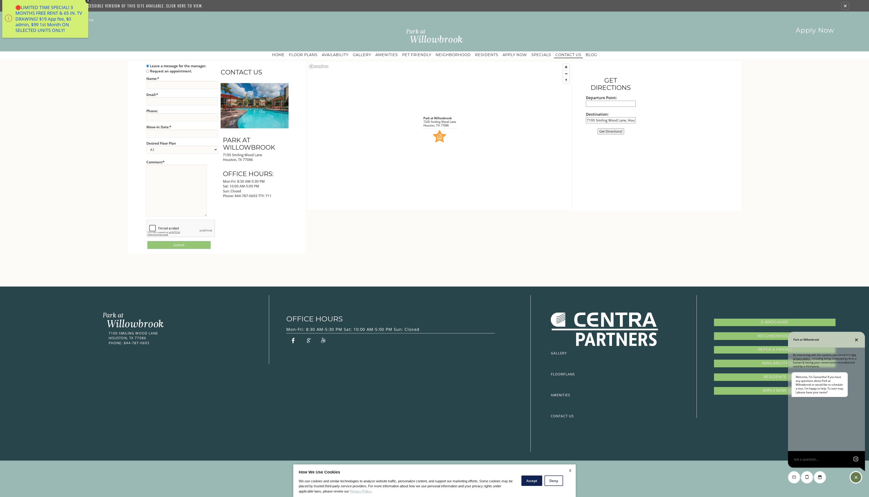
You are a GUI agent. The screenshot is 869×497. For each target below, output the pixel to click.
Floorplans (563, 374)
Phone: (152, 111)
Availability (335, 55)
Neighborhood (453, 55)
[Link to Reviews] (323, 340)
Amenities (386, 55)
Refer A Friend (775, 349)
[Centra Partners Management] (604, 329)
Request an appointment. (171, 71)
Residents (486, 55)
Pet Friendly (416, 55)
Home (278, 55)
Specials (541, 55)
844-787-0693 (253, 196)
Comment (155, 162)
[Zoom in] (566, 67)
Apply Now (815, 30)
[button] (845, 6)
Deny (553, 480)
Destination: (597, 114)
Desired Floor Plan (161, 143)
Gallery (362, 55)
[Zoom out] (566, 73)
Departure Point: (601, 97)
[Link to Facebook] (293, 340)
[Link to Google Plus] (308, 340)
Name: (152, 78)
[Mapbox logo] (319, 66)
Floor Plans (303, 55)
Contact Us (568, 55)
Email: (152, 94)
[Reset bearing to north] (566, 80)
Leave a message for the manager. (178, 66)
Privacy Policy (360, 491)
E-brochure (774, 322)
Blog (591, 55)
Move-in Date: (158, 127)
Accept (531, 480)
